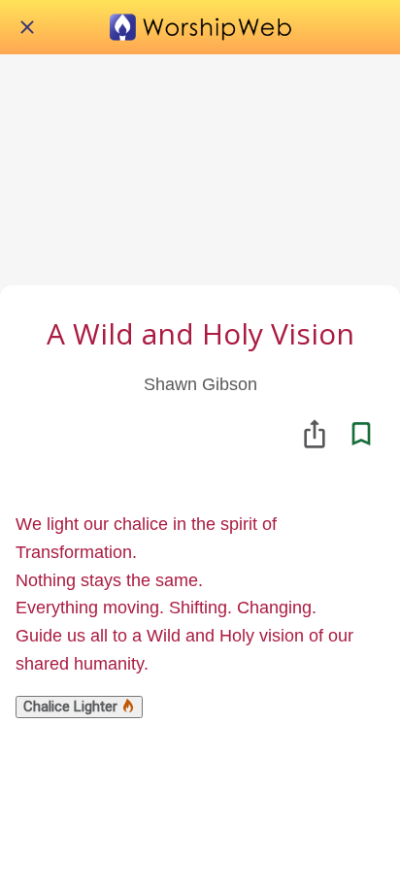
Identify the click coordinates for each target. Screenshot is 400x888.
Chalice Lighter (72, 706)
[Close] (27, 27)
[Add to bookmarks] (361, 434)
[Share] (314, 434)
